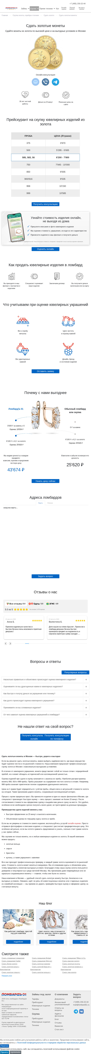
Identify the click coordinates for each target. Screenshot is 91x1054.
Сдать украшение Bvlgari (41, 958)
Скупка (33, 9)
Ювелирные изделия (41, 1006)
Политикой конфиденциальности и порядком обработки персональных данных (51, 1043)
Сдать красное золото (70, 961)
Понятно (4, 1046)
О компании (61, 994)
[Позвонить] (45, 82)
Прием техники (46, 9)
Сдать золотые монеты (68, 15)
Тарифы (35, 999)
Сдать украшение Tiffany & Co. (74, 958)
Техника (35, 1009)
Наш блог (45, 903)
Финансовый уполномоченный (62, 1003)
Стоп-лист (59, 1029)
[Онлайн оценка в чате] (55, 82)
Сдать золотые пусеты (71, 964)
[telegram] (76, 1011)
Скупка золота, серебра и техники (26, 15)
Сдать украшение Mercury (42, 961)
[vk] (81, 1011)
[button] (5, 643)
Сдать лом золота (69, 972)
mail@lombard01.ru (81, 1005)
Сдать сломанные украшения (13, 958)
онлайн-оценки (74, 823)
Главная (5, 15)
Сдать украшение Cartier (11, 961)
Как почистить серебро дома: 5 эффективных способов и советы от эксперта (51, 933)
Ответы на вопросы (59, 1009)
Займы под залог (41, 994)
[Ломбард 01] (14, 994)
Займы (24, 9)
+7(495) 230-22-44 (80, 1002)
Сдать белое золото (9, 964)
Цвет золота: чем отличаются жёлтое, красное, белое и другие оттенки (18, 933)
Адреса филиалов (59, 1015)
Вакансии (59, 1026)
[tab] (40, 503)
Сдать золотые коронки (41, 964)
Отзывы (58, 1023)
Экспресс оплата (81, 8)
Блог (57, 1019)
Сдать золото (49, 15)
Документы (59, 999)
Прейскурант (37, 1002)
